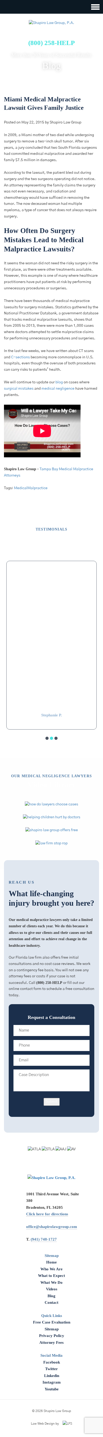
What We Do (51, 1282)
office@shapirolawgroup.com (51, 1227)
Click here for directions (47, 1214)
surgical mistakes (19, 388)
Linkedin (51, 1376)
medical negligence (57, 388)
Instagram (52, 1382)
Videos (51, 1289)
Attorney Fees (51, 1342)
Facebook (51, 1362)
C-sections (20, 357)
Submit (52, 1101)
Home (51, 1262)
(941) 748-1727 (44, 1239)
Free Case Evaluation (51, 1322)
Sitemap (52, 1329)
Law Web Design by (45, 1423)
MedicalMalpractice (31, 488)
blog (59, 382)
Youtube (52, 1389)
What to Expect (51, 1276)
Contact (51, 1302)
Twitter (51, 1369)
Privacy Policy (51, 1336)
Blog (51, 1296)
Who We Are (51, 1269)
